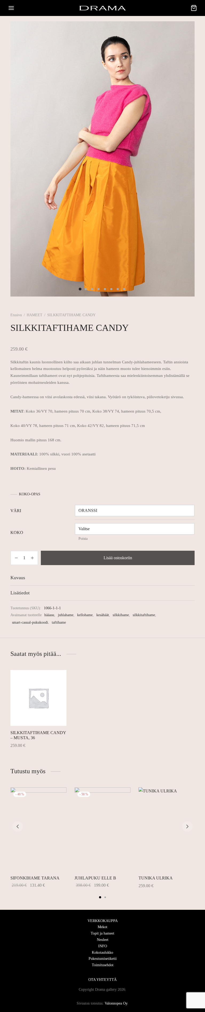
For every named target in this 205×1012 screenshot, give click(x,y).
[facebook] (108, 972)
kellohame (85, 615)
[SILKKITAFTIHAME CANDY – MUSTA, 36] (38, 698)
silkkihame (121, 615)
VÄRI (15, 510)
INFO (102, 946)
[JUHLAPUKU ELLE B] (102, 829)
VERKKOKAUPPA (103, 921)
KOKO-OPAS (29, 494)
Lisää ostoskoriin (118, 558)
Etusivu (16, 315)
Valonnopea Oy (116, 1003)
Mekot (102, 927)
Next (183, 159)
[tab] (102, 577)
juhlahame (65, 615)
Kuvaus (17, 577)
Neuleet (102, 940)
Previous (21, 159)
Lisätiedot (20, 592)
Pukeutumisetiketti (103, 959)
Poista (83, 538)
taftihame (59, 622)
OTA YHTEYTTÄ (102, 980)
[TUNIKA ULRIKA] (167, 829)
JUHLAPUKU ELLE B (95, 878)
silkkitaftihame (144, 615)
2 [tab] (105, 897)
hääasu (49, 615)
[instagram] (97, 972)
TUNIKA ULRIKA (156, 878)
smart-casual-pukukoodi (30, 622)
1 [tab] (100, 897)
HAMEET (34, 315)
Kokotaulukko (102, 953)
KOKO (16, 532)
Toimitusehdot (102, 965)
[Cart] (194, 8)
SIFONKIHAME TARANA (35, 878)
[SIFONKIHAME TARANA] (38, 829)
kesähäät (102, 615)
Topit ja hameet (102, 933)
